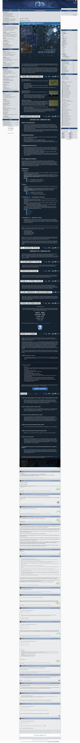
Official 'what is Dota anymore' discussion (8, 77)
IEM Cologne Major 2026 (66, 97)
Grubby (63, 48)
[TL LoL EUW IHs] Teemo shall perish (8, 79)
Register (7, 0)
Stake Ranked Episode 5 (66, 115)
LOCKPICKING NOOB (6, 123)
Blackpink (29, 193)
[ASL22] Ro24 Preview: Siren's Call (7, 13)
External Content (5, 43)
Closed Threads (10, 129)
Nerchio (71, 132)
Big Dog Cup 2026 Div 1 (66, 88)
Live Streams (69, 30)
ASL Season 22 (65, 84)
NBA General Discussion (6, 110)
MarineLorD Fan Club (6, 100)
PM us (24, 256)
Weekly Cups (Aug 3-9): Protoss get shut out (9, 22)
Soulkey (71, 136)
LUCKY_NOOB (16, 123)
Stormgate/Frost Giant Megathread (7, 71)
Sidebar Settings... (69, 139)
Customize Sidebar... (10, 126)
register (41, 735)
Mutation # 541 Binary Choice (7, 44)
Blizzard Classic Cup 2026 (66, 104)
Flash (64, 136)
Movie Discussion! (5, 104)
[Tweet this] (58, 467)
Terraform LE (29, 212)
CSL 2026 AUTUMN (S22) (66, 100)
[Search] (76, 8)
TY (63, 133)
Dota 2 (4, 75)
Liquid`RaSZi (64, 47)
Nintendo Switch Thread (6, 70)
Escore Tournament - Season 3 (7, 60)
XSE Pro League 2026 (66, 96)
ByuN (64, 132)
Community (10, 91)
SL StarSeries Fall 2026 (66, 124)
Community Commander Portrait (44, 323)
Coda (28, 181)
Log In (4, 0)
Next (57, 731)
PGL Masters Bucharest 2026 (67, 116)
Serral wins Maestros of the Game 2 (8, 15)
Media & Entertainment (6, 103)
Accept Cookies (49, 741)
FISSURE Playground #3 (66, 125)
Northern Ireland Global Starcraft (7, 117)
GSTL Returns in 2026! (6, 21)
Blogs (11, 119)
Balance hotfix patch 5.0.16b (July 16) (8, 30)
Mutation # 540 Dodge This (6, 46)
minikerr (63, 41)
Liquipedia (72, 0)
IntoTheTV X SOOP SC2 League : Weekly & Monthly (10, 34)
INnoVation (71, 134)
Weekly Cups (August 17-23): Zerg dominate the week (9, 19)
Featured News (5, 12)
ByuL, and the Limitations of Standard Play (8, 16)
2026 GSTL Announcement (6, 33)
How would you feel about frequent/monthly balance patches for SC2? (10, 27)
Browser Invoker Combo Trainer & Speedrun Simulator (10, 76)
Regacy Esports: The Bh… (6, 121)
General (4, 25)
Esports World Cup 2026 (66, 90)
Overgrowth (29, 180)
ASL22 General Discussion (6, 53)
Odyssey (28, 192)
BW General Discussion (6, 51)
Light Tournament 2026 (66, 79)
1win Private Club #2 (65, 117)
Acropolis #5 (64, 102)
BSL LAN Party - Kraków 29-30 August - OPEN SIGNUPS (10, 59)
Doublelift (63, 39)
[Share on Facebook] (57, 467)
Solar (64, 134)
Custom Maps (5, 40)
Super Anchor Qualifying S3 (66, 85)
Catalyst (28, 179)
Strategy (4, 62)
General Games (5, 69)
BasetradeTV (65, 55)
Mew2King (63, 43)
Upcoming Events (69, 60)
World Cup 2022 (5, 112)
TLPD (69, 128)
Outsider (28, 214)
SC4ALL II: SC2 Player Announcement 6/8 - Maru (9, 26)
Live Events (69, 10)
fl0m (63, 49)
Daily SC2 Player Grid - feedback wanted (8, 29)
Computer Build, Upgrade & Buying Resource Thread (10, 114)
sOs (71, 133)
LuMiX (63, 37)
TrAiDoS (17, 122)
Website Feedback (11, 128)
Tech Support (5, 113)
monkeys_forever (64, 36)
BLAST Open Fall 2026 (66, 89)
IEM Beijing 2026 (65, 114)
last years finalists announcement (43, 358)
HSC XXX (64, 107)
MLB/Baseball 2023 (5, 109)
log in (38, 735)
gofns (63, 46)
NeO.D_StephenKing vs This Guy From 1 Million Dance (10, 89)
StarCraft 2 (11, 24)
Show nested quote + (26, 612)
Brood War (11, 49)
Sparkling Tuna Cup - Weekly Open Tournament (9, 32)
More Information (56, 741)
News (11, 10)
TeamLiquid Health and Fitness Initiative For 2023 (9, 108)
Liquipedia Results (69, 74)
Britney (63, 34)
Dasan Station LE (30, 211)
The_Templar (51, 441)
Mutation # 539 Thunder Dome (7, 47)
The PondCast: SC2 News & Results (8, 45)
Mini (71, 137)
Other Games (10, 67)
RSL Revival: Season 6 (66, 87)
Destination (29, 213)
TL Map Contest (35, 341)
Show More (63, 72)
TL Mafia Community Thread (7, 88)
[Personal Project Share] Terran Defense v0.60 (9, 54)
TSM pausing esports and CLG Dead (8, 80)
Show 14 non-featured (65, 58)
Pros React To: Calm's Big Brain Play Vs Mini (9, 52)
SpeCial (63, 32)
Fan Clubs (4, 99)
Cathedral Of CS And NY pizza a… (7, 124)
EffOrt (64, 137)
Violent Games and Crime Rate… (7, 122)
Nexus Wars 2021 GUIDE (6, 41)
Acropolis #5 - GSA (65, 105)
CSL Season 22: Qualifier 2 (66, 86)
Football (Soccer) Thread (6, 107)
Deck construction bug (6, 85)
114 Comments (23, 20)
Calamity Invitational (65, 112)
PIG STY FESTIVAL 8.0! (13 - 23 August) (8, 35)
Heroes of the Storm (6, 82)
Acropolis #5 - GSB (65, 106)
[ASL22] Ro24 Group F (6, 58)
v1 (36, 24)
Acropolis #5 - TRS (65, 103)
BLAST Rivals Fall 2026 (66, 113)
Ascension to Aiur (30, 194)
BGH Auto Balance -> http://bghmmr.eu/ (8, 55)
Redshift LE (29, 210)
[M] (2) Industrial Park (6, 42)
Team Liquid (68, 0)
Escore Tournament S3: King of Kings (68, 101)
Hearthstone (5, 84)
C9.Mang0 (63, 50)
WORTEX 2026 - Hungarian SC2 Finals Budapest (9, 36)
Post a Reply (28, 20)
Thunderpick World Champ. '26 (67, 118)
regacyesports (16, 121)
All (59, 731)
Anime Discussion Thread (6, 105)
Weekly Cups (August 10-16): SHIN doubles (9, 20)
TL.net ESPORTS (27, 24)
